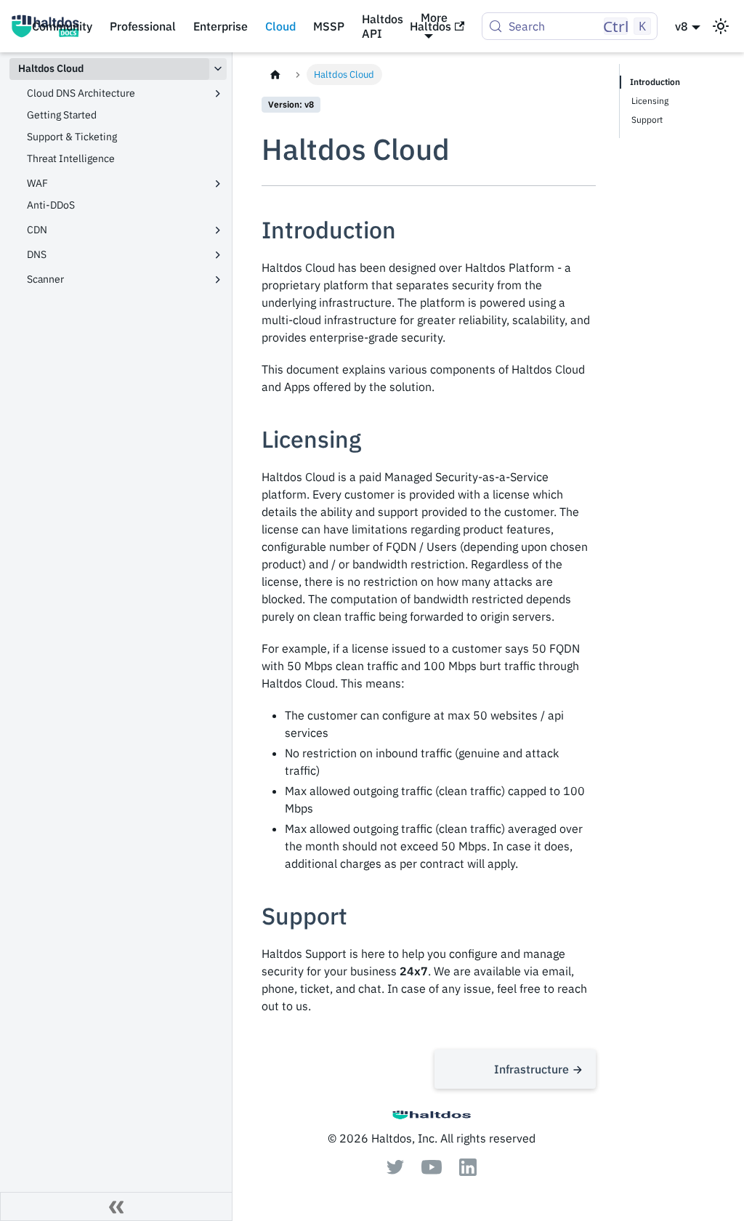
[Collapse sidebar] (116, 1206)
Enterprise (220, 26)
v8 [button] (681, 26)
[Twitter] (395, 1170)
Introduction (655, 81)
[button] (122, 184)
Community (62, 26)
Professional (143, 26)
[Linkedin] (468, 1171)
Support (647, 119)
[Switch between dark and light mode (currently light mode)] (720, 26)
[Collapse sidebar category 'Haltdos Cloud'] (218, 69)
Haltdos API (382, 26)
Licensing (649, 100)
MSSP (328, 26)
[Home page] (275, 74)
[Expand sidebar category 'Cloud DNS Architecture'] (218, 94)
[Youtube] (431, 1170)
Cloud (280, 26)
